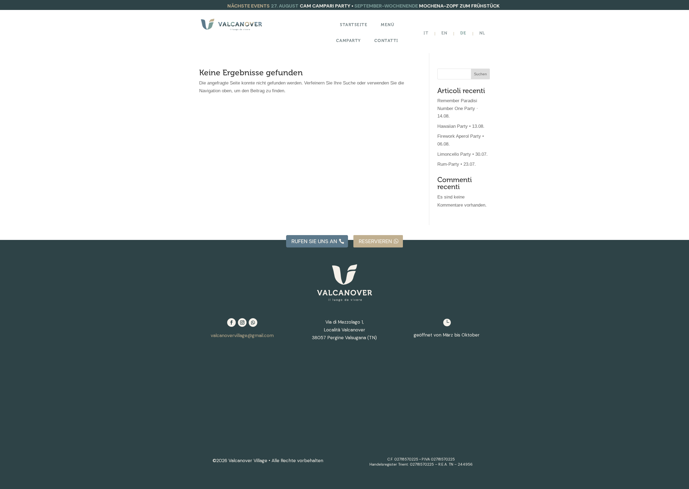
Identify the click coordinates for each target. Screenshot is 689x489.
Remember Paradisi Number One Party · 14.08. (457, 108)
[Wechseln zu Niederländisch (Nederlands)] (482, 33)
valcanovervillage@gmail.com (242, 335)
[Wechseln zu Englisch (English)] (444, 33)
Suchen (480, 74)
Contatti (386, 41)
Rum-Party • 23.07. (456, 164)
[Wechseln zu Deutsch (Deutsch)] (463, 33)
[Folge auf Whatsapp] (253, 322)
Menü (387, 25)
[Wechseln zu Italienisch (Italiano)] (426, 33)
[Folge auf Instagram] (242, 322)
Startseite (353, 25)
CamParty (348, 41)
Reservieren (375, 241)
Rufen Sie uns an (314, 241)
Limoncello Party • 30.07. (462, 154)
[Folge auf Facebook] (231, 322)
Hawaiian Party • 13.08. (460, 126)
